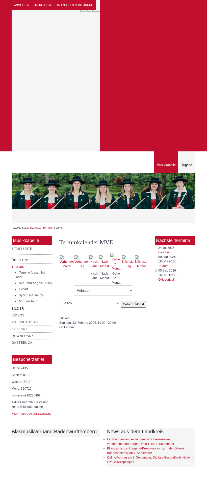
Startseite (35, 227)
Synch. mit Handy (31, 295)
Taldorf (163, 266)
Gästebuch (22, 342)
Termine (48, 227)
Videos (18, 315)
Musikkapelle (166, 165)
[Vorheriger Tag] (81, 261)
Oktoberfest (166, 279)
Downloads (23, 336)
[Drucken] (142, 250)
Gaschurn (165, 252)
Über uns (21, 260)
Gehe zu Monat (133, 304)
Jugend (187, 165)
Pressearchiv (25, 322)
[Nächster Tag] (128, 261)
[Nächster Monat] (141, 261)
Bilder (18, 308)
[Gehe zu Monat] (116, 261)
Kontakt (19, 329)
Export (23, 289)
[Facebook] (191, 5)
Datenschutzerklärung (74, 5)
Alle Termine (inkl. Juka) (35, 283)
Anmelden (21, 5)
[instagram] (185, 5)
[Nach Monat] (104, 261)
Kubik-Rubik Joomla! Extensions (31, 413)
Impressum (42, 5)
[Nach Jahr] (94, 261)
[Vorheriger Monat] (67, 261)
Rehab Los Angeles (90, 11)
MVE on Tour (28, 301)
